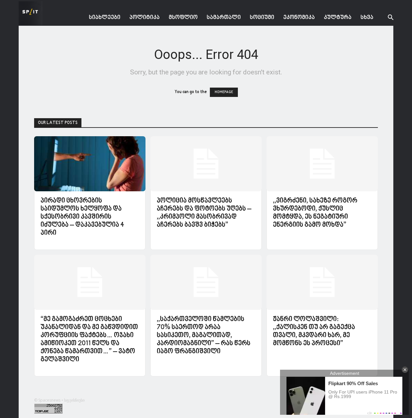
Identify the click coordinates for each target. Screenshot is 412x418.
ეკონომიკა (299, 17)
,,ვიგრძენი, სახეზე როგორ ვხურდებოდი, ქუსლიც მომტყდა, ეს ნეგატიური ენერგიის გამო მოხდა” (315, 213)
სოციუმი (262, 17)
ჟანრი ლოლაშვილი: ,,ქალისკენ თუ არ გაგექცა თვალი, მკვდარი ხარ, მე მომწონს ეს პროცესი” (314, 331)
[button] (385, 18)
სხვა (366, 17)
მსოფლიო (183, 17)
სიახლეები (104, 17)
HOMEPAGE (224, 92)
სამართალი (224, 17)
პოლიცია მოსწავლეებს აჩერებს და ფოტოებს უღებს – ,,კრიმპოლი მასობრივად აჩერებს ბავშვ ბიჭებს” (204, 213)
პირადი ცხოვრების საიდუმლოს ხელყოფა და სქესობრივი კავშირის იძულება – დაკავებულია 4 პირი (82, 217)
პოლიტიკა (144, 17)
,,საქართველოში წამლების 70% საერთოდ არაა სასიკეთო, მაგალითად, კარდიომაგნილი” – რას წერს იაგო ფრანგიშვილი (203, 336)
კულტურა (337, 17)
